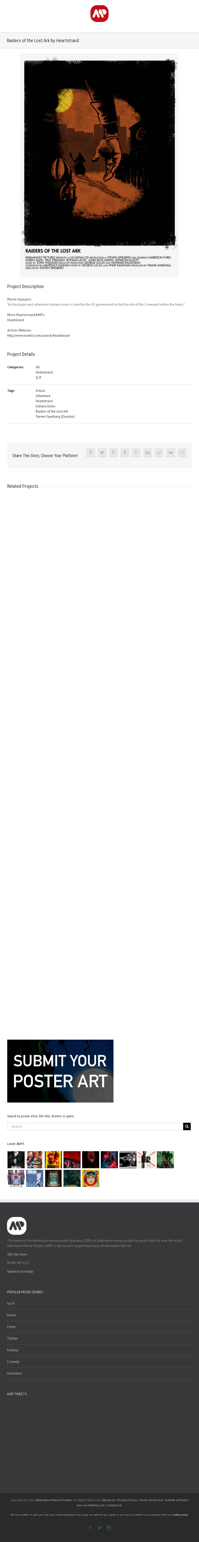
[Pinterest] (113, 452)
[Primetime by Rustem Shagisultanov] (35, 1178)
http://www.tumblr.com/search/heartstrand (38, 335)
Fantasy (12, 1350)
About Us (109, 1500)
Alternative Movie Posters (54, 1500)
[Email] (182, 452)
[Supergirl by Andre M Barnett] (91, 1159)
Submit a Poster (176, 1500)
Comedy (13, 1362)
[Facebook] (90, 452)
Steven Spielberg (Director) (55, 416)
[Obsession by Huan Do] (72, 1159)
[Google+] (136, 452)
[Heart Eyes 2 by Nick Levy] (109, 1159)
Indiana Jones (45, 406)
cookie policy (180, 1514)
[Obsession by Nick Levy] (53, 1159)
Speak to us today (20, 1271)
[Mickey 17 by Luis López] (91, 1178)
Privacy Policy (127, 1500)
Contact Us (114, 1505)
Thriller (12, 1338)
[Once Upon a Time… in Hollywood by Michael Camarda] (35, 1159)
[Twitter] (102, 452)
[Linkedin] (147, 452)
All (38, 367)
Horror (11, 1315)
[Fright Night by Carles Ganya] (128, 1159)
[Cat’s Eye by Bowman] (53, 1178)
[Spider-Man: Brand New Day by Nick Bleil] (16, 1178)
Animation (14, 1373)
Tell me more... (18, 1254)
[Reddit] (159, 452)
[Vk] (170, 452)
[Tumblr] (124, 452)
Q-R (38, 377)
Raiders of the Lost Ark (52, 411)
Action (40, 390)
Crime (11, 1327)
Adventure (43, 396)
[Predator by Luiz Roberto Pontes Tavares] (165, 1159)
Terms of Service (151, 1500)
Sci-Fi (11, 1303)
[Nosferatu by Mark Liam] (16, 1159)
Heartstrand (15, 320)
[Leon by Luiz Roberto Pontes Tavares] (147, 1159)
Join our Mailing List (90, 1505)
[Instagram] (109, 1528)
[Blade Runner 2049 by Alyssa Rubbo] (72, 1178)
